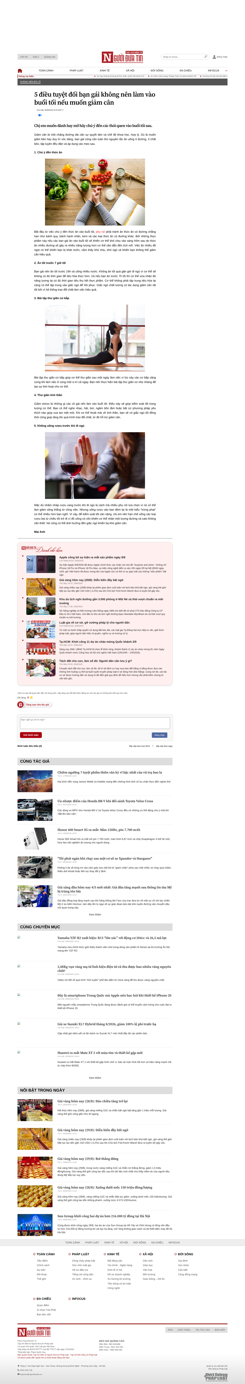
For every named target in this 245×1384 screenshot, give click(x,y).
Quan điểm (43, 1305)
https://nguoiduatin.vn (27, 1341)
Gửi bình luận (30, 735)
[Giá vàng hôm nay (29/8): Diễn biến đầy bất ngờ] (42, 587)
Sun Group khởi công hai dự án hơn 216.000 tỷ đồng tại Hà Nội (104, 1216)
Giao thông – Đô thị (153, 1279)
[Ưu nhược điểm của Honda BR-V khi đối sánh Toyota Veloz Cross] (35, 810)
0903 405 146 (26, 1370)
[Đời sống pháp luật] (193, 1377)
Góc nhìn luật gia (81, 1265)
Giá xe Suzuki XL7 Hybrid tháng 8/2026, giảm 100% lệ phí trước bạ (107, 1024)
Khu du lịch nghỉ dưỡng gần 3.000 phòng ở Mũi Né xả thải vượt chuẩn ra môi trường (111, 601)
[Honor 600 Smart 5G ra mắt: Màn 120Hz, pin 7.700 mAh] (35, 839)
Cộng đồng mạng (187, 1274)
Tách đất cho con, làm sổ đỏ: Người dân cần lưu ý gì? (95, 661)
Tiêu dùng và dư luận (119, 1283)
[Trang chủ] (123, 57)
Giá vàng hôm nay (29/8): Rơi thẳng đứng (88, 1159)
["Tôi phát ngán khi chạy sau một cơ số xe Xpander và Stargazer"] (35, 867)
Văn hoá (147, 1270)
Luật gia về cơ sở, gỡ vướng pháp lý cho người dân (94, 622)
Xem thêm (95, 914)
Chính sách (43, 1265)
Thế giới (41, 1279)
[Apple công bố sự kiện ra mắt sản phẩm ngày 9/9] (42, 564)
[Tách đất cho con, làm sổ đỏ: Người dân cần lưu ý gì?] (42, 668)
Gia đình (183, 1260)
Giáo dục (148, 1265)
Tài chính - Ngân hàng (120, 1265)
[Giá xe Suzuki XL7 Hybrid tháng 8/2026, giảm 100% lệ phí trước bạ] (35, 1033)
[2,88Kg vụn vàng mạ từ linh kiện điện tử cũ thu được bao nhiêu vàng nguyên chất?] (35, 975)
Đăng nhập (159, 735)
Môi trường (149, 1274)
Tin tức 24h (203, 1329)
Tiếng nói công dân (82, 1274)
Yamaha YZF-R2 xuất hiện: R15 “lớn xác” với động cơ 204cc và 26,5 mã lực (112, 938)
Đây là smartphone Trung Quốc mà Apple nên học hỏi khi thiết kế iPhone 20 (114, 995)
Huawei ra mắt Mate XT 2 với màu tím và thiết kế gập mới (100, 1053)
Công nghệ (114, 1288)
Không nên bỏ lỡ (30, 82)
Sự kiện (41, 1270)
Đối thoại (42, 1274)
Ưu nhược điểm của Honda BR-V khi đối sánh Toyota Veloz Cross (105, 801)
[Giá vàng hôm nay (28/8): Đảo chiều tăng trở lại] (35, 1110)
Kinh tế (105, 70)
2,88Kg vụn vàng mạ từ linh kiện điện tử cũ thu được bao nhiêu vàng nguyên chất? (114, 969)
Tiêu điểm (42, 1260)
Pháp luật (77, 70)
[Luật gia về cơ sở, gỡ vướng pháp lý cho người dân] (42, 629)
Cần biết (183, 1270)
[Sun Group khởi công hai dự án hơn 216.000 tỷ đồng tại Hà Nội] (35, 1225)
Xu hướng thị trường (119, 1279)
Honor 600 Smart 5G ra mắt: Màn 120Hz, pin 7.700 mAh (99, 830)
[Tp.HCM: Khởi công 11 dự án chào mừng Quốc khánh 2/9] (42, 648)
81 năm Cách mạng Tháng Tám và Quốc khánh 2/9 (151, 76)
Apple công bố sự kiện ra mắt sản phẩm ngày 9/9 (92, 557)
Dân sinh (148, 1260)
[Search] (205, 57)
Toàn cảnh (46, 70)
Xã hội (130, 70)
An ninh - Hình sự (82, 1279)
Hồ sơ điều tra (80, 1270)
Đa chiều (186, 70)
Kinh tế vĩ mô (115, 1270)
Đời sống (157, 70)
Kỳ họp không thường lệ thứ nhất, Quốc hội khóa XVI (98, 76)
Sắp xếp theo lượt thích (139, 746)
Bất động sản (115, 1260)
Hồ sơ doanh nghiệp (119, 1274)
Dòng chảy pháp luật (83, 1260)
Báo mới (220, 1329)
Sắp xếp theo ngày (164, 746)
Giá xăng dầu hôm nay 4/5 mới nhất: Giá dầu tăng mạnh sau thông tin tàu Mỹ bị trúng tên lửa (115, 889)
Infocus (213, 70)
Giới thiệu (184, 1329)
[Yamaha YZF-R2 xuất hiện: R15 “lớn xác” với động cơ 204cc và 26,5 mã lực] (35, 947)
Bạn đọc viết (44, 1314)
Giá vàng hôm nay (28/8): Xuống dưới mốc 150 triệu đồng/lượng (105, 1187)
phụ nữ (100, 231)
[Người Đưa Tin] (79, 1332)
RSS (170, 1329)
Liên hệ (24, 56)
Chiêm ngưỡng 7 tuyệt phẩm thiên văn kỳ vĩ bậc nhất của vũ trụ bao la (110, 772)
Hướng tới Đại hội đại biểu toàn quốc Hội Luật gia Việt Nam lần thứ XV (211, 76)
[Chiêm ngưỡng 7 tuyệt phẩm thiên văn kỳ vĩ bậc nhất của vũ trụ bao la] (35, 781)
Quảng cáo (49, 56)
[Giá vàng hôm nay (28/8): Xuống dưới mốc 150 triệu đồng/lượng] (35, 1196)
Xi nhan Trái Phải (46, 1310)
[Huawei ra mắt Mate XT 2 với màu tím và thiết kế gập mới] (35, 1062)
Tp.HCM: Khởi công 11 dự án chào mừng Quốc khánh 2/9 (97, 641)
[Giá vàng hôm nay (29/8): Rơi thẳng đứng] (35, 1167)
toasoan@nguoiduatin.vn (31, 1374)
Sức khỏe (183, 1265)
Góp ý (36, 56)
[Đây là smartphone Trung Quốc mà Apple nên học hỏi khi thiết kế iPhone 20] (35, 1004)
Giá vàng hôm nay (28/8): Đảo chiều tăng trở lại (93, 1101)
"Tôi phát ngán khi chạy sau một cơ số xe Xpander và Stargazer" (105, 858)
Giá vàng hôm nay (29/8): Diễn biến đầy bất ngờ (91, 580)
